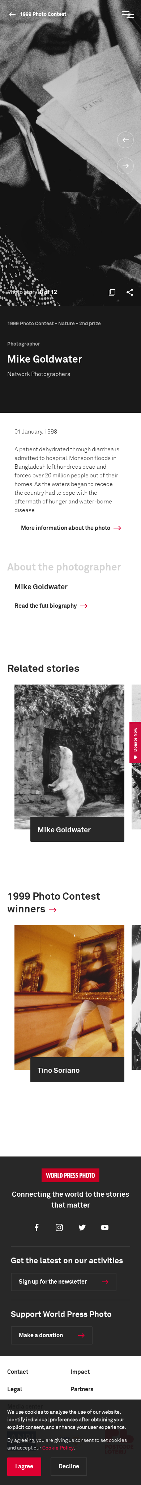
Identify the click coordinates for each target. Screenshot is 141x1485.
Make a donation (41, 1335)
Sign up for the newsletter (53, 1282)
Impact (80, 1372)
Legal (14, 1389)
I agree (24, 1466)
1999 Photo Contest (43, 14)
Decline (69, 1466)
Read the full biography (45, 606)
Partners (81, 1389)
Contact (17, 1372)
